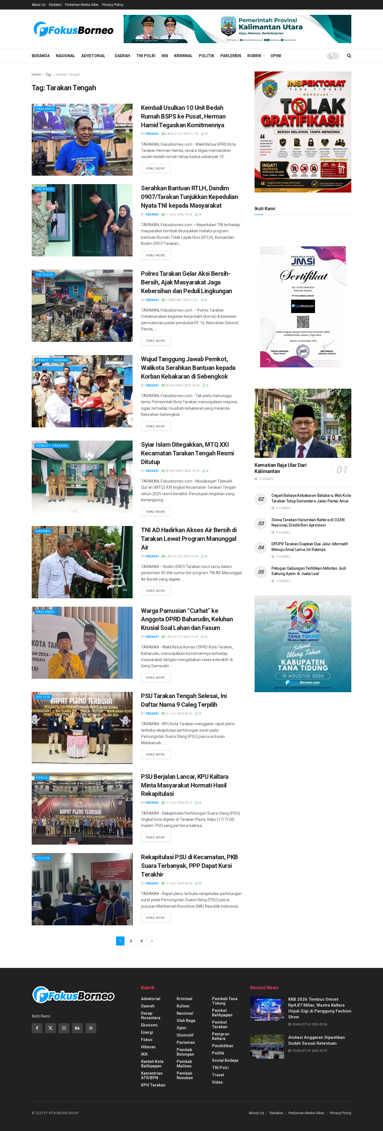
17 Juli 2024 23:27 (178, 803)
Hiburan (148, 1047)
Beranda (41, 56)
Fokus (42, 778)
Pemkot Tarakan (52, 360)
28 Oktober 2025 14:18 (181, 471)
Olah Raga (186, 1020)
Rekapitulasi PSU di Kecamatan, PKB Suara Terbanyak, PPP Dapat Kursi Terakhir (189, 866)
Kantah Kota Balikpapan (152, 1063)
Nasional (65, 56)
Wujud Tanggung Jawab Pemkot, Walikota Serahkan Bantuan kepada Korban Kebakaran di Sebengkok (188, 368)
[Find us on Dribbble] (91, 1028)
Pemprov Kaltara (220, 1036)
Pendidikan (222, 1046)
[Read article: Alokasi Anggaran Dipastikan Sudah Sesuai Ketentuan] (267, 1047)
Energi (147, 1032)
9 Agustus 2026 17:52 (181, 134)
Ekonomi (149, 1025)
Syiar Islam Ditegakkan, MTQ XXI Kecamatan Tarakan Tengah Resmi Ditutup (187, 453)
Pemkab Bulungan (185, 1051)
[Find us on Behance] (77, 1028)
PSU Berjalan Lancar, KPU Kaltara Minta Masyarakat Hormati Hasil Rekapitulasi (185, 785)
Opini (276, 56)
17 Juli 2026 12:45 (178, 214)
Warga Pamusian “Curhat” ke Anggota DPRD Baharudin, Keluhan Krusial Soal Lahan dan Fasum (187, 619)
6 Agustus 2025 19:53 (181, 556)
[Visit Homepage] (74, 29)
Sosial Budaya (225, 1060)
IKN (164, 56)
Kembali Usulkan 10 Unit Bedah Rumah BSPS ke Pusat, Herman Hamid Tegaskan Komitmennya (183, 116)
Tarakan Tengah (68, 75)
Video (217, 1082)
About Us (39, 5)
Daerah (122, 56)
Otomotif (185, 1035)
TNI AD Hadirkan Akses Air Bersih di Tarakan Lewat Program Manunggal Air (189, 539)
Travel (218, 1075)
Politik (206, 56)
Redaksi (55, 5)
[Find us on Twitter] (50, 1028)
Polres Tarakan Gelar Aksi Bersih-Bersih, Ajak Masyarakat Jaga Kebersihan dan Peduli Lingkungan (186, 282)
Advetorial (93, 56)
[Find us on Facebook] (37, 1028)
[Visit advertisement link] (237, 29)
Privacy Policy (112, 5)
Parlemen (230, 56)
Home (36, 75)
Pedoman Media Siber (82, 5)
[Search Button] (349, 56)
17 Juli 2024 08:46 (178, 883)
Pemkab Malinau (184, 1063)
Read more (158, 168)
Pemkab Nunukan (185, 1075)
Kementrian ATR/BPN (152, 1075)
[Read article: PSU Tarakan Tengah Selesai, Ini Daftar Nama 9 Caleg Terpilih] (82, 728)
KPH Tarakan (153, 1085)
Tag (48, 75)
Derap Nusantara (150, 1015)
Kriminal (183, 56)
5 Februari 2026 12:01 (181, 300)
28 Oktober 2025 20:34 (181, 385)
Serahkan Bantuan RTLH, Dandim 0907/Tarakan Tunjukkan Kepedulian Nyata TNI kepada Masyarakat (189, 197)
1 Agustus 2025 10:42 (181, 637)
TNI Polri (145, 56)
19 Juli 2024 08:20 (178, 713)
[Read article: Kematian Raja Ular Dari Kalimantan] (303, 423)
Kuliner (183, 1006)
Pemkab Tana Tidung (224, 1000)
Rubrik (254, 56)
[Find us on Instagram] (64, 1028)
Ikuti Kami (265, 208)
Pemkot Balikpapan (222, 1012)
